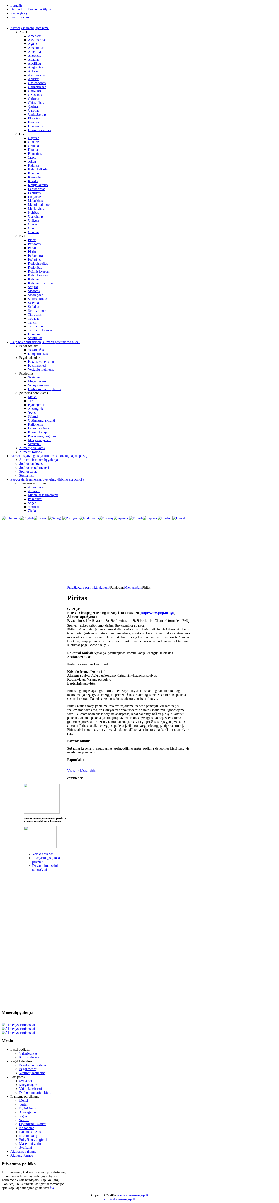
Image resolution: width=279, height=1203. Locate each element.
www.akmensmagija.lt (132, 1195)
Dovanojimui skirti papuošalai (45, 867)
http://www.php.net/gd (157, 613)
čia (52, 1188)
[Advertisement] (139, 552)
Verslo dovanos (42, 854)
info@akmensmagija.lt (119, 1199)
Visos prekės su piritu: (82, 770)
